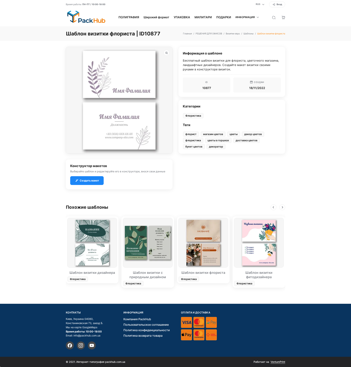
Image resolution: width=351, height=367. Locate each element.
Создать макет (89, 180)
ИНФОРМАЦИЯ (133, 312)
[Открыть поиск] (274, 17)
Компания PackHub (137, 319)
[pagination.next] (282, 207)
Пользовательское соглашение (146, 324)
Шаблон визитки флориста (203, 273)
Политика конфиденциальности (146, 330)
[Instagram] (81, 345)
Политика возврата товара (143, 335)
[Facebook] (70, 345)
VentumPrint (278, 361)
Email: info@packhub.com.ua (83, 335)
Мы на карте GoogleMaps (81, 327)
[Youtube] (92, 345)
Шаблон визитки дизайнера (92, 273)
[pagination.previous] (273, 207)
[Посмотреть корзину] (283, 17)
